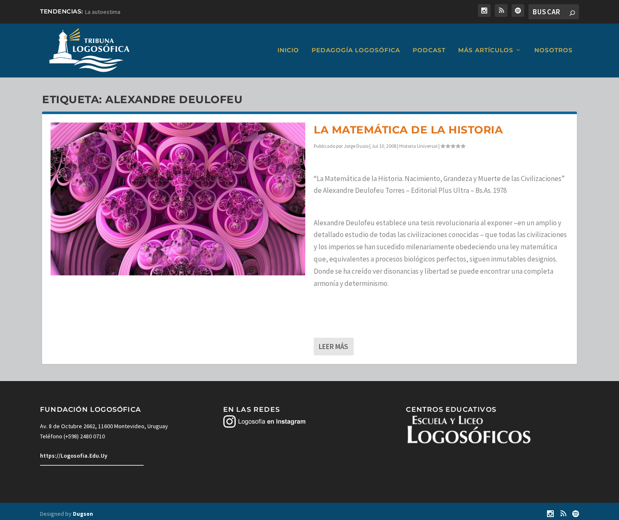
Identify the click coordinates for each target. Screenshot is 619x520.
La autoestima (102, 12)
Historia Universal (418, 146)
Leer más (333, 346)
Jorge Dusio (356, 146)
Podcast (429, 50)
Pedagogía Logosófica (356, 50)
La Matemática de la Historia (408, 129)
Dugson (83, 513)
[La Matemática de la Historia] (178, 199)
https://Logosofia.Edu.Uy (73, 455)
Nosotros (553, 50)
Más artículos (485, 50)
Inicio (288, 50)
